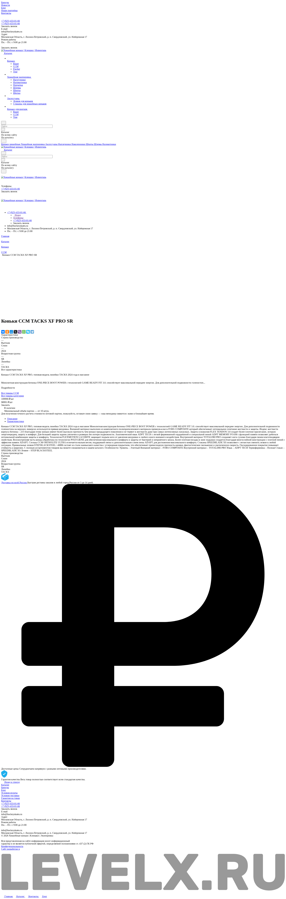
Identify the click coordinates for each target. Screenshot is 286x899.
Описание (12, 418)
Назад (17, 215)
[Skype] (28, 332)
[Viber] (19, 332)
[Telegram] (32, 332)
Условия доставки (10, 795)
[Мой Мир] (11, 332)
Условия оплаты (9, 793)
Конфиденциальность (12, 846)
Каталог (5, 785)
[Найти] (3, 141)
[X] (15, 332)
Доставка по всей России (14, 482)
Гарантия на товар (10, 798)
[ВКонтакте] (3, 332)
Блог (3, 790)
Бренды (5, 787)
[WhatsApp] (24, 332)
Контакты (6, 801)
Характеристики (15, 421)
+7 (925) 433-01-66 (10, 21)
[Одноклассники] (7, 332)
